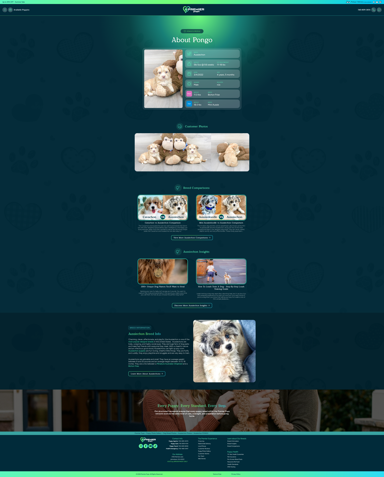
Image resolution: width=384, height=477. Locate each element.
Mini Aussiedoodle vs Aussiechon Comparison (221, 223)
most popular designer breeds (141, 342)
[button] (374, 2)
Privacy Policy (235, 474)
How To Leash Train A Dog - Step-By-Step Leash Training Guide (221, 287)
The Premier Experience (207, 438)
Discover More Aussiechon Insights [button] (190, 305)
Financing (201, 441)
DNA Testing (231, 467)
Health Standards (232, 464)
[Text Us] (379, 9)
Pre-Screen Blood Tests (234, 459)
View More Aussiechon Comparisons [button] (191, 237)
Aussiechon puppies (137, 351)
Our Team (201, 456)
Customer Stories (203, 453)
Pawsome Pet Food (233, 462)
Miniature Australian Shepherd (169, 364)
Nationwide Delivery (204, 443)
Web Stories (202, 458)
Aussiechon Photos (185, 433)
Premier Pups (139, 433)
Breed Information (233, 441)
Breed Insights (231, 443)
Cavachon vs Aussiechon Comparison (163, 223)
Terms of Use (217, 474)
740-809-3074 (364, 10)
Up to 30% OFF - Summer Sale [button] (13, 2)
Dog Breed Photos (169, 433)
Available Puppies (21, 10)
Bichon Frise (133, 366)
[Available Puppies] (10, 9)
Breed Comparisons (233, 446)
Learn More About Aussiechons (145, 374)
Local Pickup (202, 446)
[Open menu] (4, 9)
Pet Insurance (231, 457)
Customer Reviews (204, 448)
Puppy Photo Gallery (153, 433)
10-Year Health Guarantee (235, 454)
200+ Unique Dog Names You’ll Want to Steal (162, 286)
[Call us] (373, 9)
